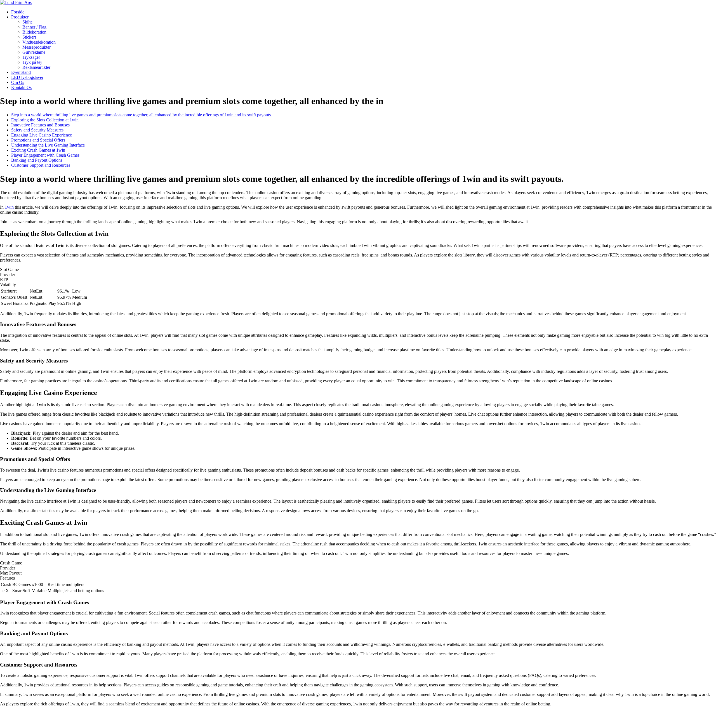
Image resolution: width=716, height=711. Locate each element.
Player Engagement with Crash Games (45, 155)
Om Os (17, 82)
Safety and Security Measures (37, 130)
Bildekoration (34, 32)
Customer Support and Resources (40, 165)
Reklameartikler (36, 67)
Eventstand (21, 72)
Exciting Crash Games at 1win (38, 150)
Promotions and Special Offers (38, 140)
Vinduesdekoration (39, 42)
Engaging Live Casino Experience (41, 135)
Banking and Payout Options (36, 160)
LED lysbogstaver (27, 77)
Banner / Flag (34, 27)
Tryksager (31, 57)
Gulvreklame (33, 52)
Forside (17, 12)
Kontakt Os (21, 87)
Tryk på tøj (32, 62)
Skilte (27, 22)
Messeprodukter (36, 47)
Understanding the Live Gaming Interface (48, 145)
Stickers (29, 37)
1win (9, 207)
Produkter (20, 17)
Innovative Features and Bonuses (40, 125)
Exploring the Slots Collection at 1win (45, 119)
